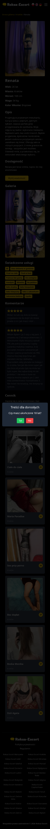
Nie (29, 420)
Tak (20, 420)
